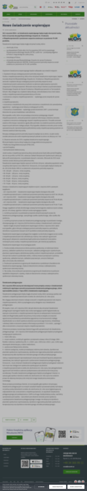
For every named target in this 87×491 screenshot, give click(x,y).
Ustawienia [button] (41, 487)
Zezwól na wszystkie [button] (76, 487)
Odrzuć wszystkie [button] (57, 487)
